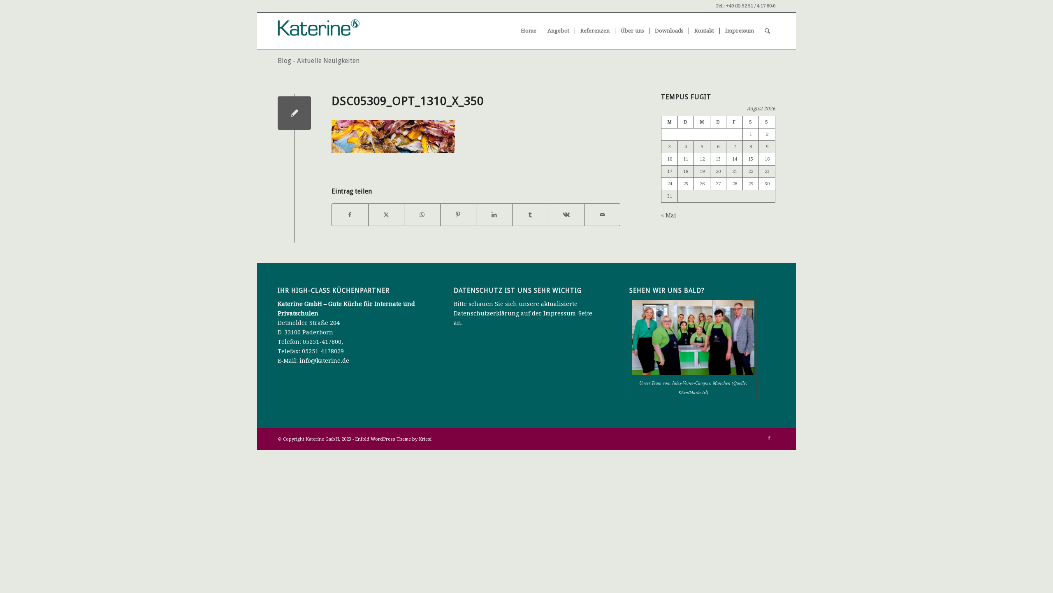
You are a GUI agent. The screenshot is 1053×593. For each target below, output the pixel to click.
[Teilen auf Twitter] (386, 215)
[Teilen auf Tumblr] (530, 215)
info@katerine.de (324, 360)
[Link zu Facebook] (769, 438)
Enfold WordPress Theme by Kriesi (393, 439)
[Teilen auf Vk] (566, 215)
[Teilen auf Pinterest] (458, 215)
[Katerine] (339, 31)
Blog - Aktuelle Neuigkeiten (319, 61)
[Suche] (767, 31)
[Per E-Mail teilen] (602, 215)
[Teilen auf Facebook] (350, 215)
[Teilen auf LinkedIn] (494, 215)
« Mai (668, 215)
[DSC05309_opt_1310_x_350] (294, 113)
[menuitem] (528, 31)
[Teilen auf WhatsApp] (422, 215)
